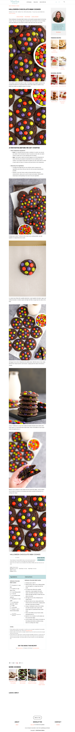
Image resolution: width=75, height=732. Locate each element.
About (17, 724)
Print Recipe (27, 16)
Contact (58, 724)
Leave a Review (35, 16)
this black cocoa (29, 630)
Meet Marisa (58, 32)
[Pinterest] (59, 2)
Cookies (18, 5)
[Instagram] (56, 2)
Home (10, 5)
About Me (36, 2)
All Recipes (29, 2)
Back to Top (37, 717)
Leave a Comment (12, 13)
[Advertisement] (41, 656)
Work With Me (43, 2)
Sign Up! (32, 724)
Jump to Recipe (20, 16)
